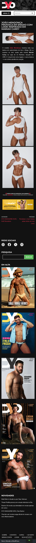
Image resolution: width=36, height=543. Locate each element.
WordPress (15, 541)
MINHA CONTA (7, 537)
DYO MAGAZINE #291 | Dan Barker (12, 511)
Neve (3, 541)
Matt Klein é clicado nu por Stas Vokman (14, 499)
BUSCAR (29, 257)
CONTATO (13, 535)
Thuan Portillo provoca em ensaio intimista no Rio (16, 502)
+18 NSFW (30, 535)
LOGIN (16, 537)
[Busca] (32, 13)
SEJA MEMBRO (27, 537)
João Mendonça (15, 48)
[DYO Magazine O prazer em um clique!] (8, 5)
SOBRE (4, 535)
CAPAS (21, 535)
